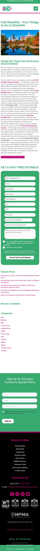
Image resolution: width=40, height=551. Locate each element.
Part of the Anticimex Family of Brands (20, 530)
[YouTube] (28, 494)
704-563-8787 (28, 1)
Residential (20, 449)
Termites (4, 351)
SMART (3, 342)
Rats (2, 337)
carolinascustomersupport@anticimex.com (22, 487)
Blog (2, 323)
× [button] (38, 546)
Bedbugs (4, 320)
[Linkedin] (23, 494)
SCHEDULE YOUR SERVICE (12, 157)
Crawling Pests (6, 328)
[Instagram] (17, 494)
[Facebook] (12, 494)
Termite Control (6, 348)
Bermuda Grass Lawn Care (20, 543)
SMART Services (20, 461)
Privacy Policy (20, 471)
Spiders (3, 345)
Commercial (20, 452)
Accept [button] (31, 549)
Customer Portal (20, 464)
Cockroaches (5, 326)
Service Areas (20, 446)
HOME (3, 331)
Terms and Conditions (20, 468)
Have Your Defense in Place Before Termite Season (18, 295)
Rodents (3, 339)
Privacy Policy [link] (20, 549)
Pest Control (5, 334)
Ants (2, 317)
